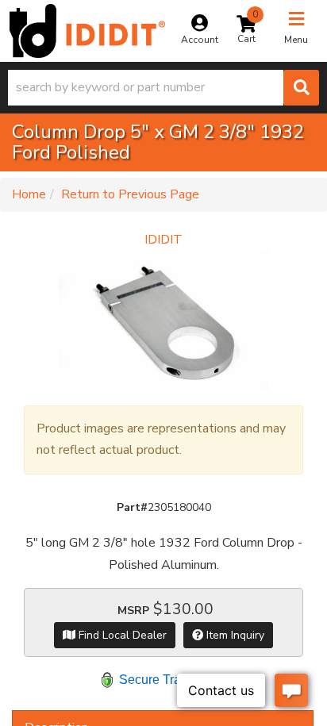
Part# (132, 507)
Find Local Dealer (121, 635)
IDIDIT (163, 239)
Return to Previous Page (130, 194)
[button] (163, 88)
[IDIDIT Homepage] (87, 31)
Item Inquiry (233, 635)
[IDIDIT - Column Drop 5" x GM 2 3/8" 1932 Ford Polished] (163, 320)
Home (29, 194)
